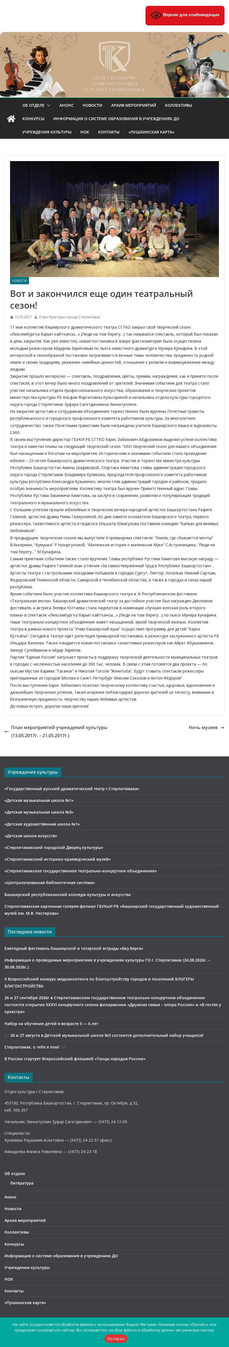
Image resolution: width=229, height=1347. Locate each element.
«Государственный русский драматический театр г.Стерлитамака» (71, 788)
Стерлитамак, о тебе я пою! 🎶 (34, 1047)
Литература (22, 1183)
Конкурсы (33, 118)
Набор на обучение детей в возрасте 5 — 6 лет (51, 1023)
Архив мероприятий (133, 105)
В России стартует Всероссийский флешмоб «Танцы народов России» (74, 1058)
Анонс (66, 105)
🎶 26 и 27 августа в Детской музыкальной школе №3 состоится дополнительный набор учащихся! (104, 1035)
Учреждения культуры (46, 132)
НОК (84, 132)
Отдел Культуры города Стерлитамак (69, 317)
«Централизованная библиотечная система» (49, 882)
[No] (222, 1332)
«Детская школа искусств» (30, 835)
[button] (47, 105)
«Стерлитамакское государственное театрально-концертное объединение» (80, 870)
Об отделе (33, 105)
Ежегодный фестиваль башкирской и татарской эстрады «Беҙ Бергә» (73, 948)
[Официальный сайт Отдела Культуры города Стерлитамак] (114, 36)
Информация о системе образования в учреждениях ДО (116, 118)
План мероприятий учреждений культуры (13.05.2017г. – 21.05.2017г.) (59, 731)
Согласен (116, 1338)
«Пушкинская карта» (151, 132)
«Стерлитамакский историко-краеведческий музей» (57, 859)
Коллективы (178, 105)
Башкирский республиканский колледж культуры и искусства (67, 894)
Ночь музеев (203, 727)
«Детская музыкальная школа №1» (39, 800)
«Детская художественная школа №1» (42, 824)
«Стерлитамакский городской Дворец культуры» (53, 847)
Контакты (109, 132)
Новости (92, 105)
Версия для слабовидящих (191, 14)
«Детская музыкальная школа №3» (39, 812)
